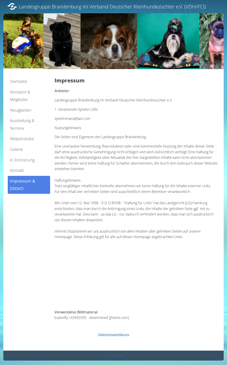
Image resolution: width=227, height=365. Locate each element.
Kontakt (17, 170)
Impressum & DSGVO (22, 184)
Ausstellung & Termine (22, 124)
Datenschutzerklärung (113, 334)
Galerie (16, 149)
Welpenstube (22, 138)
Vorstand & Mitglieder (20, 95)
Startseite (18, 81)
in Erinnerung (22, 160)
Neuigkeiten (20, 110)
